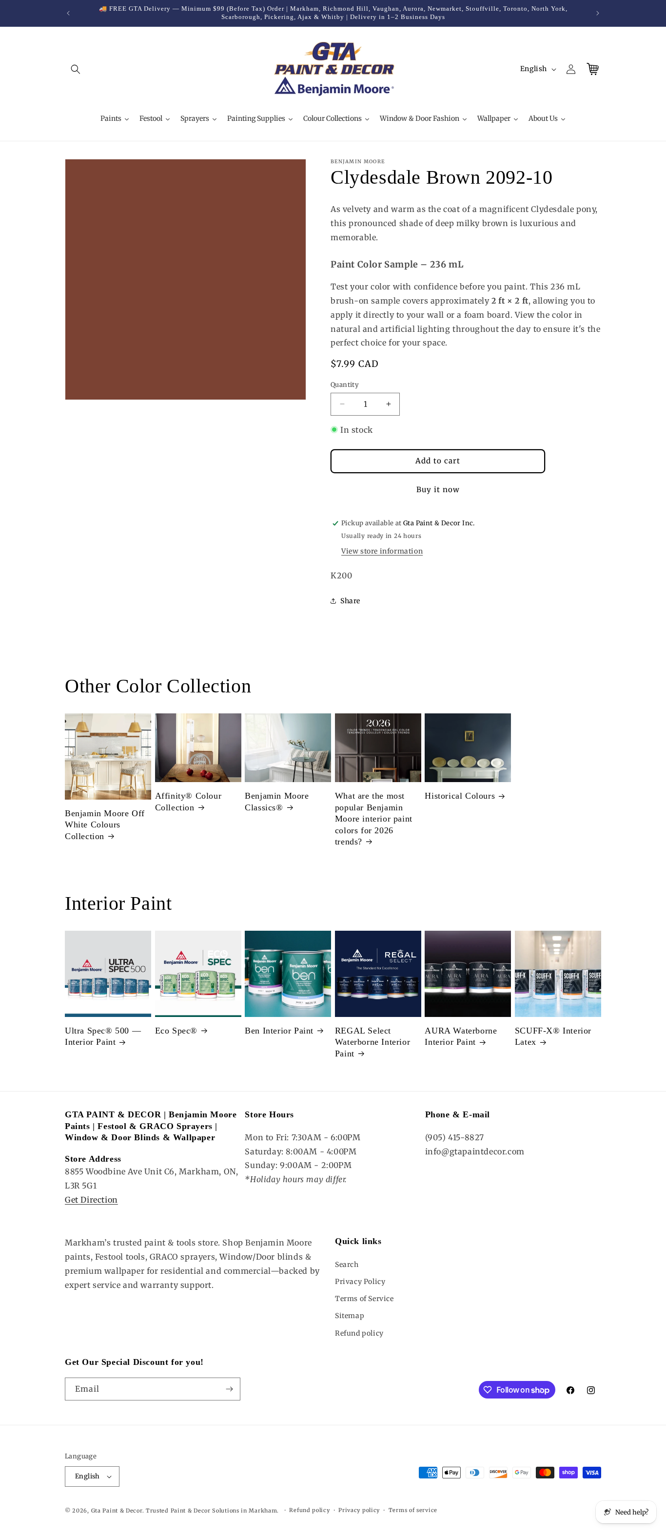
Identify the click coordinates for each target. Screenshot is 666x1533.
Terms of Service (364, 1298)
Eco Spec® (176, 1030)
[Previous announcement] (68, 13)
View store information (382, 551)
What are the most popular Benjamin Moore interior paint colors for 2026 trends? (373, 818)
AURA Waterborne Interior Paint (461, 1036)
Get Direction (91, 1200)
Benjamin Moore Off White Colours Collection (105, 824)
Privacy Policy (360, 1281)
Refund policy (359, 1333)
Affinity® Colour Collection (188, 801)
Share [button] (350, 600)
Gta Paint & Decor (116, 1510)
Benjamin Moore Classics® (277, 801)
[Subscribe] (229, 1389)
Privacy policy (359, 1510)
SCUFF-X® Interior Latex (553, 1036)
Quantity (345, 385)
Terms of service (413, 1510)
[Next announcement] (597, 13)
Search (347, 1264)
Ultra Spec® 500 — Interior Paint (103, 1036)
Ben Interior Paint (279, 1030)
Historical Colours (460, 796)
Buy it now (438, 489)
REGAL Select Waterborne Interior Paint (372, 1042)
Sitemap (349, 1315)
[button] (75, 69)
